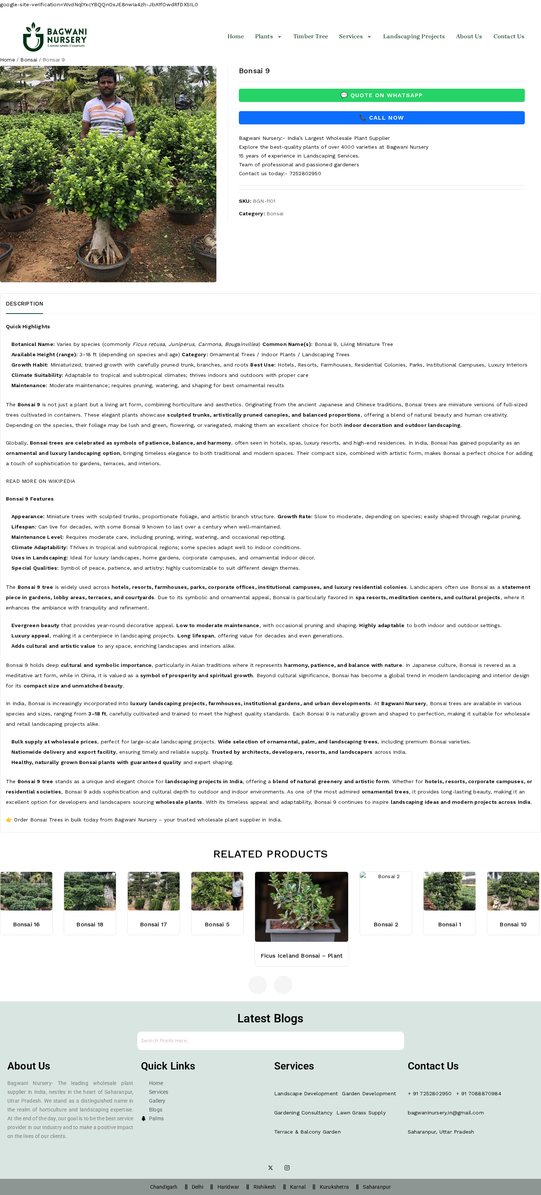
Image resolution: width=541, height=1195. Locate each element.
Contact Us (509, 36)
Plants (264, 36)
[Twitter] (270, 1167)
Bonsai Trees (46, 820)
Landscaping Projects (414, 36)
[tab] (33, 304)
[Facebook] (253, 1167)
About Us (469, 36)
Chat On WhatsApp (301, 867)
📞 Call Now (381, 117)
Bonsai (28, 60)
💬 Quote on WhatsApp (381, 95)
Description (24, 303)
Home (235, 36)
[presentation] (257, 985)
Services (351, 36)
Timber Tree (310, 36)
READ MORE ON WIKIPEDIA (40, 481)
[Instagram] (287, 1167)
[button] (269, 36)
